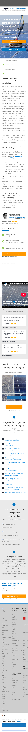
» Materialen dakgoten (15, 680)
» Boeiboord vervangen (15, 643)
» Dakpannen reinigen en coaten (15, 630)
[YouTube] (24, 618)
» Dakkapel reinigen (14, 622)
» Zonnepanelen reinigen (16, 654)
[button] (14, 440)
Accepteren (14, 725)
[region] (14, 722)
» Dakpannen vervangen (15, 659)
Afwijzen (14, 729)
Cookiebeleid (18, 721)
